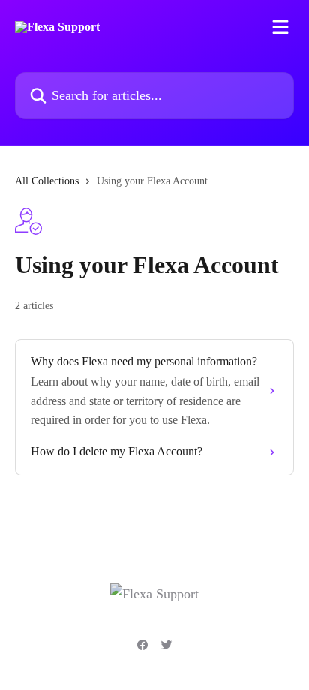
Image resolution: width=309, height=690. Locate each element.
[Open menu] (280, 27)
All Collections (47, 181)
